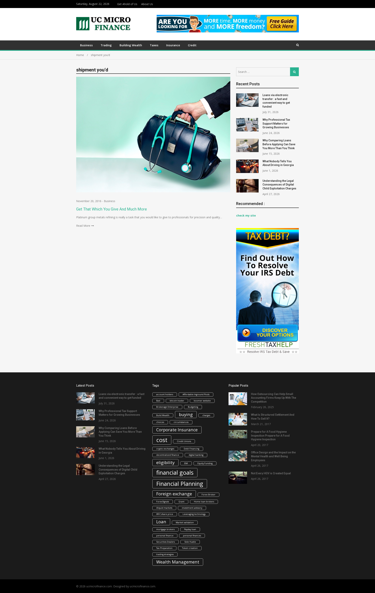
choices (160, 422)
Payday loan (190, 529)
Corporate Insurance (177, 429)
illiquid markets (164, 508)
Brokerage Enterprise (167, 407)
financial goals (175, 472)
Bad (158, 400)
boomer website (202, 400)
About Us (147, 4)
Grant (181, 501)
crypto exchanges (165, 448)
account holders (164, 394)
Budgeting (193, 407)
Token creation (190, 548)
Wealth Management (177, 562)
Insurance (173, 45)
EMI (186, 463)
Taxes (154, 45)
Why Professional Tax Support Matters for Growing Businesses (276, 123)
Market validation (185, 522)
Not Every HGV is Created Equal (271, 473)
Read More (83, 225)
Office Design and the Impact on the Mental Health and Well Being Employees (273, 456)
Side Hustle (190, 541)
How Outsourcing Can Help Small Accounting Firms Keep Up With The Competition (273, 397)
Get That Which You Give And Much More (111, 209)
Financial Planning (179, 484)
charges (206, 415)
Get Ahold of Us (127, 4)
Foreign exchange (174, 494)
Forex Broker (208, 494)
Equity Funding (204, 463)
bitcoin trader (177, 400)
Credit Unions (184, 441)
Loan (161, 521)
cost (161, 440)
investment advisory (192, 508)
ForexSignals (162, 501)
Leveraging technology (194, 514)
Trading (106, 45)
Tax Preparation (164, 548)
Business (86, 45)
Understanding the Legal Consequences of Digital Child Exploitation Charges (279, 184)
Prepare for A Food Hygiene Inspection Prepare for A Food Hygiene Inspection (270, 435)
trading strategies (165, 554)
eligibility (165, 462)
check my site (246, 215)
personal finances (192, 535)
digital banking (196, 455)
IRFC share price (164, 514)
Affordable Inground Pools (196, 394)
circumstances (181, 422)
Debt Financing (191, 448)
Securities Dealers (165, 541)
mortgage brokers (165, 529)
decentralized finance (167, 455)
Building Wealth (131, 45)
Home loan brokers (204, 501)
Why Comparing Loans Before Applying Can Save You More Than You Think (278, 144)
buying (186, 414)
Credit (192, 45)
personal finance (164, 535)
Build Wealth (162, 415)
